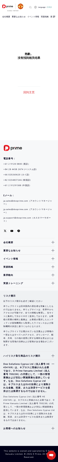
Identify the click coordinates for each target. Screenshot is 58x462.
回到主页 (29, 92)
